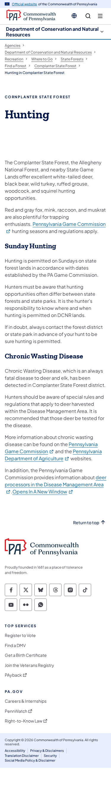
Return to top (86, 522)
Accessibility (15, 750)
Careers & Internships (25, 701)
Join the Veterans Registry (29, 665)
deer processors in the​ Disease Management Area (55, 484)
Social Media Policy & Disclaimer (30, 760)
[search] (88, 16)
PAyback (13, 675)
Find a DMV (15, 645)
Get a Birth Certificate (26, 655)
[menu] (100, 16)
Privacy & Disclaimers (47, 750)
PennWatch (16, 711)
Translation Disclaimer (22, 755)
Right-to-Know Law (23, 720)
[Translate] (74, 15)
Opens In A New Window (42, 491)
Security (50, 755)
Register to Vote (20, 635)
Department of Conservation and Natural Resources (52, 31)
